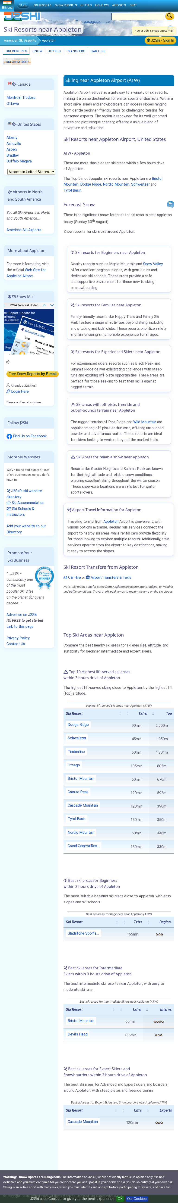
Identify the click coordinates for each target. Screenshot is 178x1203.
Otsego (74, 765)
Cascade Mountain (83, 805)
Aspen (11, 149)
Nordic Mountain (116, 184)
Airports (119, 5)
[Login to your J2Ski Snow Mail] (29, 328)
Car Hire (97, 51)
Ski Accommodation (27, 502)
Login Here (19, 391)
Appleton (110, 521)
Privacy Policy (18, 638)
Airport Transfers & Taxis (110, 577)
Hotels (54, 51)
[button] (120, 713)
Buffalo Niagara (19, 161)
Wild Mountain (144, 422)
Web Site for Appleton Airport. (26, 273)
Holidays (101, 5)
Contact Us (15, 644)
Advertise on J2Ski (21, 614)
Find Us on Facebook (29, 436)
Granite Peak (78, 792)
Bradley (12, 155)
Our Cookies (137, 1199)
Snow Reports (66, 5)
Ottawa (12, 103)
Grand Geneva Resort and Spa (84, 846)
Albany (11, 137)
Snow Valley (153, 264)
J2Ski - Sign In (162, 40)
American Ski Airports (20, 40)
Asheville (13, 143)
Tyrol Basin (72, 190)
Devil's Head (78, 1034)
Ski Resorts (16, 51)
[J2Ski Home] (22, 19)
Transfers (75, 51)
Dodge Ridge (90, 184)
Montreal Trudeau (20, 97)
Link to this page (20, 626)
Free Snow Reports (33, 374)
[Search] (169, 16)
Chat (133, 5)
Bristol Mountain (81, 778)
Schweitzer (140, 184)
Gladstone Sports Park (84, 933)
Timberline (76, 751)
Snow (37, 51)
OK (120, 1199)
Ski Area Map (17, 62)
